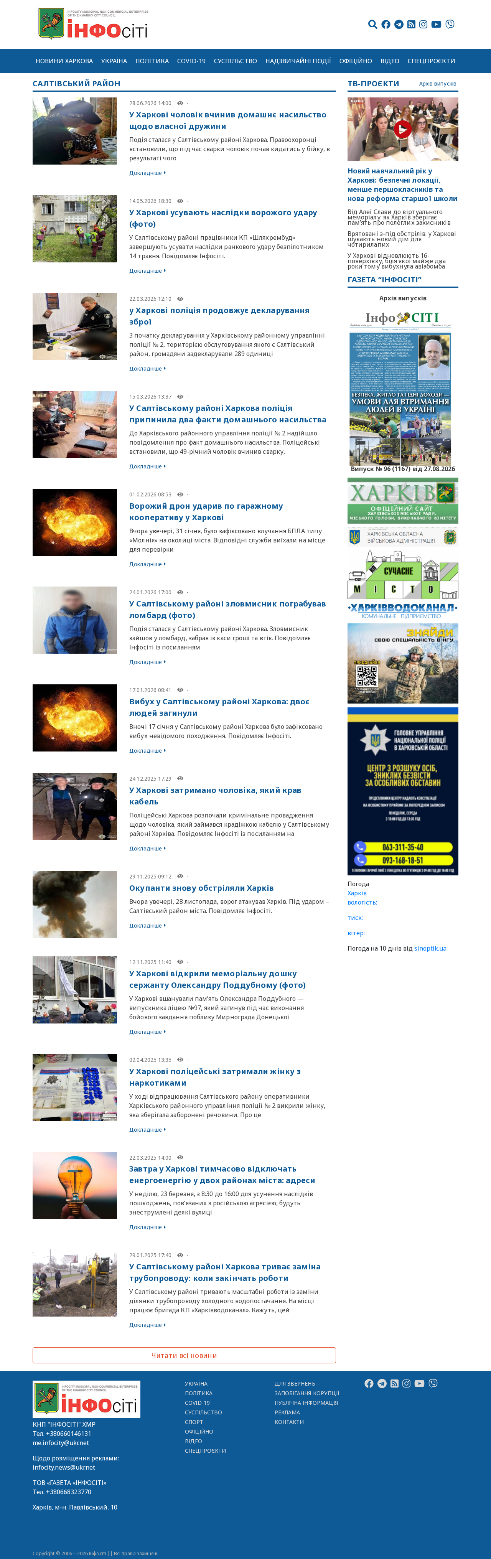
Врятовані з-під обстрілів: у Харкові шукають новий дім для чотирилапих (402, 239)
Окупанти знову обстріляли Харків (201, 888)
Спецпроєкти (431, 61)
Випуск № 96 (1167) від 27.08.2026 (403, 468)
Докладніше (145, 172)
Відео (390, 61)
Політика (152, 61)
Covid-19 (191, 61)
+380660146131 (68, 1433)
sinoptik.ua (430, 948)
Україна (114, 61)
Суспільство (235, 61)
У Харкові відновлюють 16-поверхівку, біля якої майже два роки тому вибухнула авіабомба (397, 261)
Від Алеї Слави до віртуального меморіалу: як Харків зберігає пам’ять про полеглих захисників (399, 217)
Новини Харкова (64, 61)
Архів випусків (437, 84)
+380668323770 (68, 1492)
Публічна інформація (306, 1402)
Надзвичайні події (298, 61)
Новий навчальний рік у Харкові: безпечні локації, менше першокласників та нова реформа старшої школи (402, 184)
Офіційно (355, 61)
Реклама (287, 1412)
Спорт (194, 1422)
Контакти (289, 1422)
